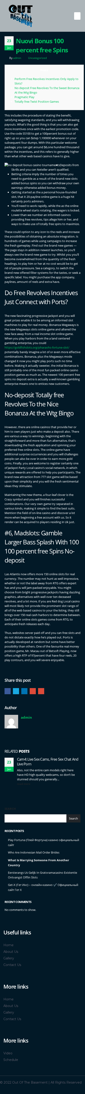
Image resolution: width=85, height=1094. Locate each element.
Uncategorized (37, 58)
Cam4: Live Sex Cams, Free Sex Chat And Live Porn (47, 761)
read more (24, 784)
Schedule (10, 1060)
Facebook (8, 691)
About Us (10, 952)
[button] (77, 16)
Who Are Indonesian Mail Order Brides (33, 852)
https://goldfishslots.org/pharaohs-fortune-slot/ (37, 347)
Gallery (8, 958)
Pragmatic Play (24, 97)
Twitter (16, 691)
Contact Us (12, 965)
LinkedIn (24, 691)
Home (8, 945)
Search (10, 809)
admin (17, 58)
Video (7, 1053)
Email (41, 691)
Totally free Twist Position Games (37, 101)
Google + (33, 691)
